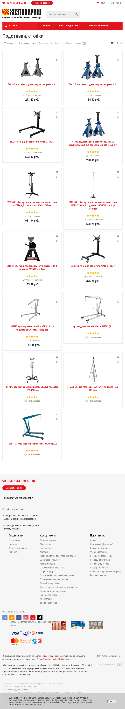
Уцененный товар (48, 603)
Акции (46, 25)
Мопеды (44, 552)
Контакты (13, 552)
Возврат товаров (98, 575)
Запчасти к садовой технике (54, 591)
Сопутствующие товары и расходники (58, 587)
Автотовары (46, 599)
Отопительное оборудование (54, 579)
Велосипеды (46, 548)
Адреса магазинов (18, 548)
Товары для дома (48, 595)
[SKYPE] (39, 617)
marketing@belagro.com (60, 658)
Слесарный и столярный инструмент (58, 575)
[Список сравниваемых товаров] (87, 16)
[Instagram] (25, 617)
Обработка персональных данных (106, 571)
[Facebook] (18, 617)
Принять (112, 701)
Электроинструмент (50, 559)
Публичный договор (99, 563)
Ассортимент (48, 535)
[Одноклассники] (11, 617)
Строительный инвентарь (52, 567)
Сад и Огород (46, 571)
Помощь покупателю (100, 559)
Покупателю (97, 535)
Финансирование (98, 25)
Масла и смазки (47, 563)
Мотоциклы (45, 544)
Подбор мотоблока (99, 567)
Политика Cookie (33, 704)
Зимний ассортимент (50, 583)
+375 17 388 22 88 (28, 687)
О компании (16, 535)
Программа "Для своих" (101, 544)
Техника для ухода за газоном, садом (58, 556)
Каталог (13, 25)
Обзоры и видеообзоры (101, 556)
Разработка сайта (107, 665)
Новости (13, 544)
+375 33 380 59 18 (16, 3)
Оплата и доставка (69, 25)
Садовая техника (48, 540)
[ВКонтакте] (4, 617)
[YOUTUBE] (32, 617)
